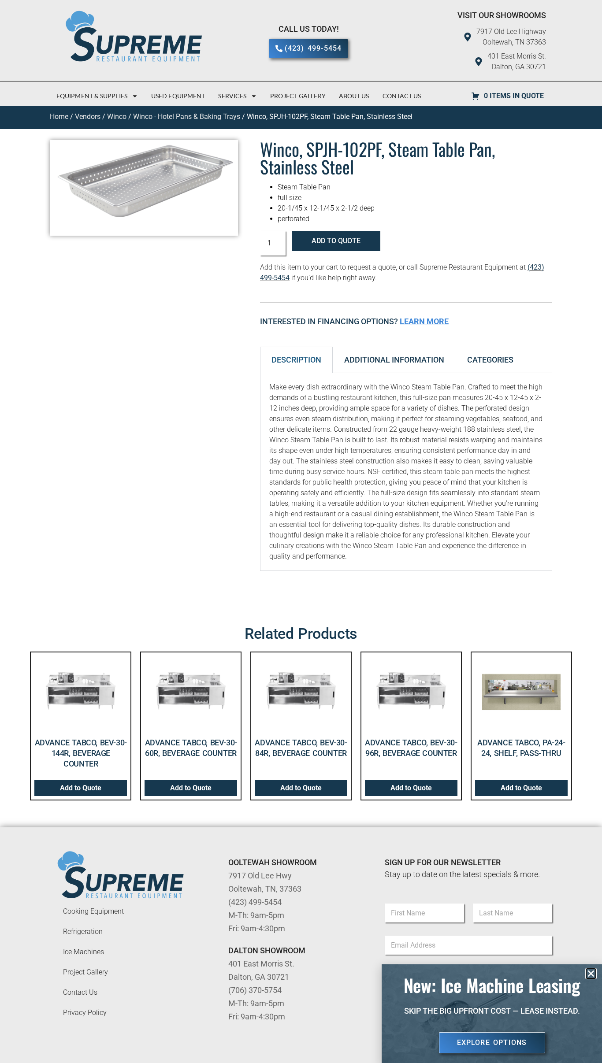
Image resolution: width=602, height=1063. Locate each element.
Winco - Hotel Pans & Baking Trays (186, 116)
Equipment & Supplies (91, 96)
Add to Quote (336, 241)
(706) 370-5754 (255, 990)
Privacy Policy (85, 1012)
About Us (354, 96)
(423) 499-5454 (255, 902)
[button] (591, 973)
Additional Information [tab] (394, 359)
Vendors (87, 116)
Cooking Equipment (93, 911)
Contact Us (402, 96)
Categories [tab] (490, 359)
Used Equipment (178, 96)
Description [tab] (296, 359)
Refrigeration (83, 931)
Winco (116, 116)
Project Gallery (298, 96)
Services (232, 96)
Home (59, 116)
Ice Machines (83, 952)
